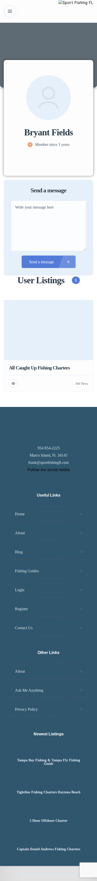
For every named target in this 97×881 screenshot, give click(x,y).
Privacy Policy (26, 709)
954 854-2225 (49, 448)
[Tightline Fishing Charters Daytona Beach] (48, 782)
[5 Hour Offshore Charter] (48, 811)
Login (19, 590)
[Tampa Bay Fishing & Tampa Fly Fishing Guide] (48, 750)
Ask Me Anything (29, 690)
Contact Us (24, 628)
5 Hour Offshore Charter (48, 821)
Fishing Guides (27, 571)
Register (21, 609)
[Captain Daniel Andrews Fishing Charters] (48, 839)
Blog (19, 552)
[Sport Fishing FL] (75, 11)
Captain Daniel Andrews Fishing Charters (48, 849)
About (20, 533)
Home (20, 514)
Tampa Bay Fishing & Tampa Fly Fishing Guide (48, 762)
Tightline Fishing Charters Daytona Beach (48, 792)
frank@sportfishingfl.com (48, 462)
